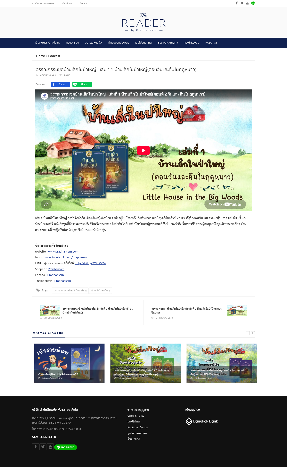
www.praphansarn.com (63, 251)
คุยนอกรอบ (72, 43)
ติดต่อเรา (84, 3)
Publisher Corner (137, 427)
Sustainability (168, 43)
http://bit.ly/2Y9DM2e (90, 263)
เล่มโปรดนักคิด (143, 43)
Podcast (211, 43)
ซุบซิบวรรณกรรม (137, 433)
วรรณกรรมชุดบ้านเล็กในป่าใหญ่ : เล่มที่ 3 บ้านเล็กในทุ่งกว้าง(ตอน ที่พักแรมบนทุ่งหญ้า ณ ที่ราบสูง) (139, 372)
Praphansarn (56, 269)
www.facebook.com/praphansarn (67, 257)
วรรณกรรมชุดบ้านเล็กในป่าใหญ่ (70, 290)
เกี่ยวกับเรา (67, 3)
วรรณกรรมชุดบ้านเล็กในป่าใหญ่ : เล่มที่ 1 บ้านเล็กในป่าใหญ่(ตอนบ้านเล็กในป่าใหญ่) (97, 310)
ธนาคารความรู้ (135, 416)
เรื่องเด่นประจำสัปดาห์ (47, 43)
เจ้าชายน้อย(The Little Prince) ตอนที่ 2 (56, 374)
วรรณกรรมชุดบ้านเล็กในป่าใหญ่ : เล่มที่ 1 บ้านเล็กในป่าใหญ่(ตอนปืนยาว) (186, 310)
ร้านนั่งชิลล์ (133, 439)
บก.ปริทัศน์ (133, 422)
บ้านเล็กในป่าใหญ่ (100, 290)
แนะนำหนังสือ (191, 43)
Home (40, 56)
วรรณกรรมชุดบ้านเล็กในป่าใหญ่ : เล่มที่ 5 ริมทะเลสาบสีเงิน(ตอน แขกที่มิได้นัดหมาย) (215, 372)
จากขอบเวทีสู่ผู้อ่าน (138, 410)
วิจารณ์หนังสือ (93, 43)
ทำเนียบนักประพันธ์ (118, 43)
